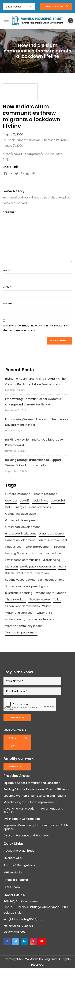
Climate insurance (17, 494)
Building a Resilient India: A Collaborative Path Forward (34, 442)
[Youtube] (41, 941)
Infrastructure (39, 553)
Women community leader (23, 626)
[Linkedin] (24, 941)
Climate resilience (45, 494)
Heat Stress (13, 547)
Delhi (8, 507)
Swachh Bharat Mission (50, 593)
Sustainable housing (18, 593)
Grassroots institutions (20, 534)
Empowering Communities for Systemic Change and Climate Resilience (33, 402)
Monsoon (11, 567)
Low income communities (22, 560)
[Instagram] (33, 941)
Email (7, 286)
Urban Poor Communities (22, 606)
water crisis (44, 613)
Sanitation (42, 573)
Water (46, 606)
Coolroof (11, 501)
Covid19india (40, 501)
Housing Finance (16, 553)
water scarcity (15, 619)
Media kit (15, 766)
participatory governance (38, 567)
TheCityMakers (15, 600)
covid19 (24, 501)
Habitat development (20, 540)
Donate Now (54, 6)
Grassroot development (22, 520)
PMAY (62, 567)
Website (8, 303)
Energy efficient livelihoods (32, 507)
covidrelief (58, 501)
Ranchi (9, 573)
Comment (9, 212)
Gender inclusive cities (20, 514)
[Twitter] (15, 941)
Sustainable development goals (26, 586)
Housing (59, 547)
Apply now (12, 742)
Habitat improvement (52, 540)
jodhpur (57, 553)
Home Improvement (38, 547)
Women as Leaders (41, 619)
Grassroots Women (52, 534)
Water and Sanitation (19, 613)
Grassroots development (22, 527)
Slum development (51, 580)
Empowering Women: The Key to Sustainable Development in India (36, 422)
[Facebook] (6, 941)
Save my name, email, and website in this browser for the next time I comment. (35, 328)
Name (7, 269)
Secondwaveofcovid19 (20, 580)
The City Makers (39, 600)
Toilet (57, 600)
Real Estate (24, 573)
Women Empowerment (21, 632)
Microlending (51, 560)
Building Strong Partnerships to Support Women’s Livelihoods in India (33, 462)
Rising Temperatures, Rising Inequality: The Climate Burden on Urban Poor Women (35, 381)
